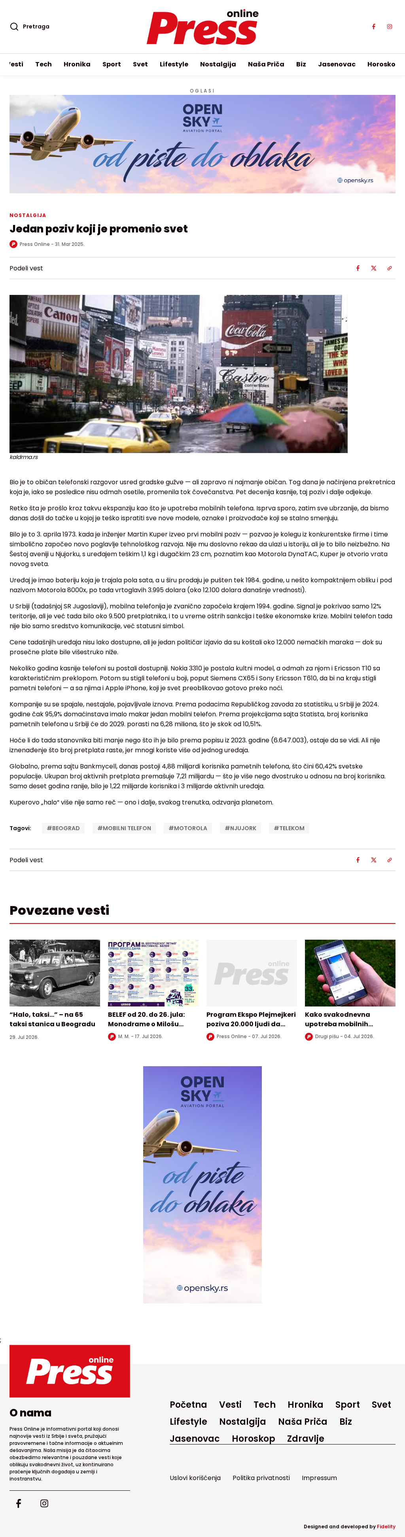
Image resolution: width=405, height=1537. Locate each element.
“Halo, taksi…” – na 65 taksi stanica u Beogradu (52, 1019)
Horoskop (383, 64)
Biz (301, 64)
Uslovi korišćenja (195, 1477)
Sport (111, 64)
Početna (188, 1405)
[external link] (202, 1184)
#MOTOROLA (187, 828)
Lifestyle (174, 64)
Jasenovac (337, 64)
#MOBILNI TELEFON (124, 828)
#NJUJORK (240, 828)
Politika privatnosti (261, 1477)
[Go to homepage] (69, 1371)
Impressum (319, 1477)
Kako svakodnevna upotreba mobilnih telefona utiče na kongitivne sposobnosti (345, 1029)
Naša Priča (266, 64)
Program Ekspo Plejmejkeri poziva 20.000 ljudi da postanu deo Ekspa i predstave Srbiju (251, 1029)
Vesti (14, 64)
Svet (140, 64)
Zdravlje (305, 1439)
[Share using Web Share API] (390, 268)
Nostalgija (218, 64)
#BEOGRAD (63, 828)
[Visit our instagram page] (390, 27)
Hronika (77, 64)
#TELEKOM (289, 828)
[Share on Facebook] (358, 268)
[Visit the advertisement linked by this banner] (202, 144)
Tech (43, 64)
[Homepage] (203, 27)
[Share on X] (374, 268)
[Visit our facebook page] (374, 27)
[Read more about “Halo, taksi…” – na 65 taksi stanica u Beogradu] (54, 973)
